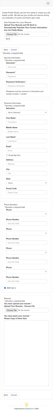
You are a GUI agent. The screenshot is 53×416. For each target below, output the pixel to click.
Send (8, 38)
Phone (9, 209)
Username (11, 63)
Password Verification (16, 81)
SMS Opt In (11, 288)
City (8, 169)
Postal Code (11, 188)
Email (8, 146)
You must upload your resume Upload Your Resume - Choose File (19, 304)
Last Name (11, 137)
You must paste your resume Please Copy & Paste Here (17, 317)
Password (11, 72)
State (8, 178)
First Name (11, 118)
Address (9, 159)
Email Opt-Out (14, 155)
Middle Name (11, 127)
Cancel (14, 49)
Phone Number (12, 219)
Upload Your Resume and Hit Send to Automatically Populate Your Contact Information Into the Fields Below (25, 27)
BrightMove (29, 408)
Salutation (10, 108)
